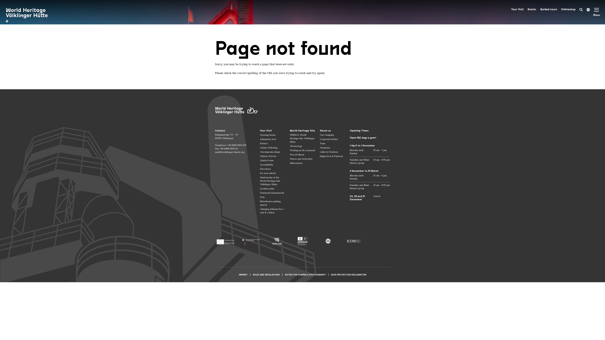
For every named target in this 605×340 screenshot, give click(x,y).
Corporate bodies (329, 139)
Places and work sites (301, 159)
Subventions (296, 163)
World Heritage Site (302, 130)
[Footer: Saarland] (276, 241)
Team (322, 143)
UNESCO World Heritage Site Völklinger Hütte (302, 138)
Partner (264, 143)
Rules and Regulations (266, 275)
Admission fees (268, 139)
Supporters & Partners (331, 156)
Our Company (327, 135)
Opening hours (268, 135)
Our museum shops (270, 152)
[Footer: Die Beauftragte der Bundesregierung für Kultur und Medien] (251, 241)
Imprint (243, 275)
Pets (262, 197)
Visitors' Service (268, 156)
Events (532, 9)
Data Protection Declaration (348, 275)
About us (325, 130)
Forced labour (297, 154)
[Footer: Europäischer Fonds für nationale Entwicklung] (225, 241)
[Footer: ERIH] (328, 241)
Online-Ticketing (268, 148)
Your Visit (517, 9)
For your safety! (268, 173)
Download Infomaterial (272, 193)
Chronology (296, 146)
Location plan (267, 188)
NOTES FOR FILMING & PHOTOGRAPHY (305, 275)
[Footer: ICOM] (353, 241)
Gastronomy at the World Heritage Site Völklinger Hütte (270, 181)
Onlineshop (568, 9)
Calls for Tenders (329, 152)
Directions (265, 169)
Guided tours (548, 9)
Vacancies (325, 148)
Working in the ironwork (302, 150)
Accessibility (266, 165)
